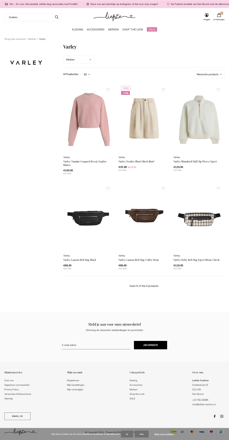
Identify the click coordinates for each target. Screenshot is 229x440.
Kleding (77, 29)
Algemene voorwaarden (17, 385)
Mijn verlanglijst (75, 389)
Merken (113, 29)
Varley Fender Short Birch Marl (136, 161)
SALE (152, 29)
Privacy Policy (11, 389)
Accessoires (95, 29)
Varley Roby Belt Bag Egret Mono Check (197, 259)
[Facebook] (215, 416)
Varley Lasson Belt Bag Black (79, 259)
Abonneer (150, 345)
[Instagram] (221, 416)
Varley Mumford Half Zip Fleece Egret (195, 161)
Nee (142, 434)
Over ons (9, 380)
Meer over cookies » (164, 434)
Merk (70, 59)
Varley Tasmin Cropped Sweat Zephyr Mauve (85, 163)
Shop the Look (132, 29)
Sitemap (8, 398)
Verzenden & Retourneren (17, 394)
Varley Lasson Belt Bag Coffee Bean (139, 259)
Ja (127, 434)
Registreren (73, 380)
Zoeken (56, 17)
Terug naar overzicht (14, 39)
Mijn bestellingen (75, 385)
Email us (17, 416)
